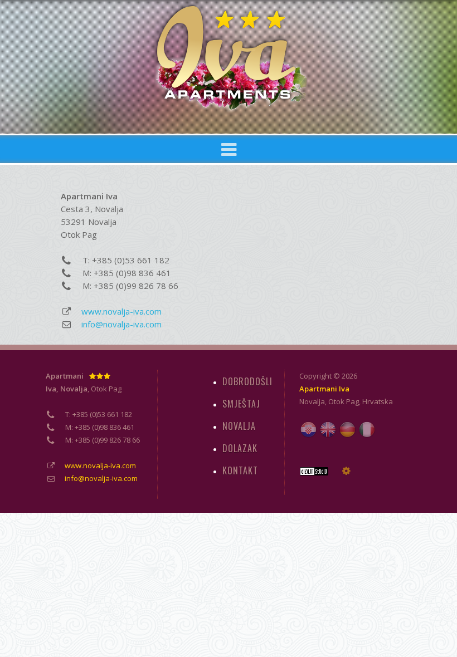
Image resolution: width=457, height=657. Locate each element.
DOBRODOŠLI (247, 381)
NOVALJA (239, 426)
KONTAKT (240, 470)
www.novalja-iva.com (121, 311)
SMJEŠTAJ (241, 403)
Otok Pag (343, 401)
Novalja (312, 401)
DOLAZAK (239, 448)
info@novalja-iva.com (121, 324)
